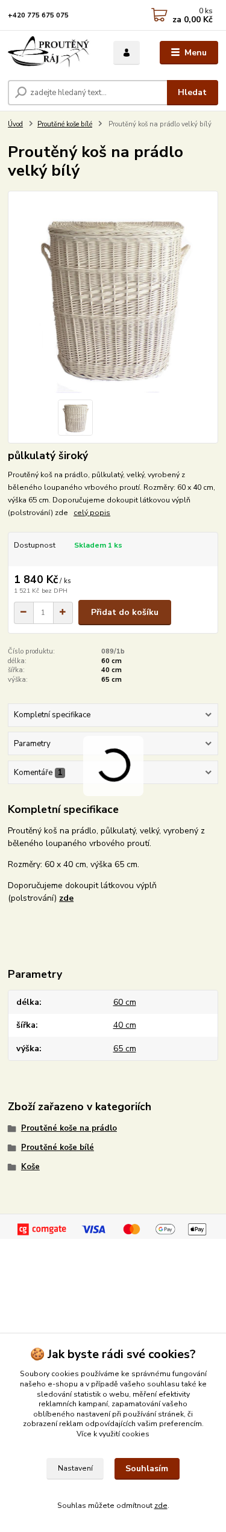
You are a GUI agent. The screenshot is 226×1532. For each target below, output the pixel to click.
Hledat (192, 92)
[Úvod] (51, 53)
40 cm (111, 670)
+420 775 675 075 (38, 15)
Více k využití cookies (113, 1434)
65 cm (111, 679)
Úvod (15, 124)
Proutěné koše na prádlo (69, 1128)
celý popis (92, 512)
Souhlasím (146, 1468)
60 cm (111, 661)
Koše (30, 1166)
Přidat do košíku (125, 612)
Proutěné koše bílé (64, 124)
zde (161, 1505)
